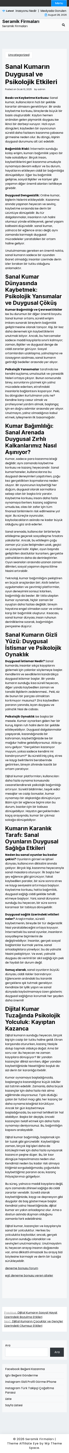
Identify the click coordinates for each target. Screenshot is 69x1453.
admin (41, 89)
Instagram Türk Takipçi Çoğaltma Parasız (29, 1390)
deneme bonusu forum (21, 1268)
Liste (8, 1399)
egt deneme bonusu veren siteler (29, 1275)
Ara (7, 1345)
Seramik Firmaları (20, 21)
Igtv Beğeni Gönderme (21, 1375)
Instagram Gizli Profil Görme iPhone (30, 1382)
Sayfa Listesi (13, 1405)
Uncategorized (18, 55)
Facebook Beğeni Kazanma (25, 1369)
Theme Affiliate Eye (23, 1443)
